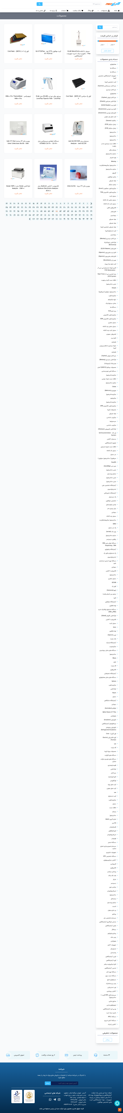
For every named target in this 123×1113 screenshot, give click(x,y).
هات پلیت (113, 639)
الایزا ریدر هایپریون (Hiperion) (107, 252)
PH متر (114, 823)
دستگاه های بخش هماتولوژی (107, 677)
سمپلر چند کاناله (111, 516)
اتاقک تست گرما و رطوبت (108, 280)
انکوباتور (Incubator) (110, 720)
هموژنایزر (113, 716)
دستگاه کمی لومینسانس (109, 371)
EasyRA (113, 462)
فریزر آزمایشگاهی (111, 957)
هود (115, 744)
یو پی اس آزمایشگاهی (109, 1009)
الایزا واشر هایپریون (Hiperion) (107, 256)
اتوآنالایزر (113, 689)
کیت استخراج (112, 796)
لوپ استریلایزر (111, 987)
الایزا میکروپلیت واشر (110, 964)
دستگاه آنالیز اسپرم (110, 1021)
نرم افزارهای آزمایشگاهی (109, 724)
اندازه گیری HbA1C (111, 819)
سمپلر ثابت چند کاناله (109, 330)
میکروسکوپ (112, 296)
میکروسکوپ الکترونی (109, 315)
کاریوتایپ (113, 864)
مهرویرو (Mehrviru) (110, 390)
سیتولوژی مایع (111, 980)
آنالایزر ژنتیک (112, 1024)
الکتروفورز (113, 670)
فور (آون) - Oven (111, 734)
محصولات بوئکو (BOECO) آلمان (107, 367)
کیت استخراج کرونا (110, 231)
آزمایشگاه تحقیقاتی (110, 673)
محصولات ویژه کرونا (110, 751)
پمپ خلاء (113, 937)
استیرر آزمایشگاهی (110, 968)
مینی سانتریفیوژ (111, 284)
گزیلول (114, 173)
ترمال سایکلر (112, 185)
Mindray (113, 161)
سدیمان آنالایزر (111, 439)
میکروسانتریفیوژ (111, 375)
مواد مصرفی (112, 181)
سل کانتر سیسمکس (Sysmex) (107, 86)
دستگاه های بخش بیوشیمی (107, 650)
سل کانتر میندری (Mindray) (108, 239)
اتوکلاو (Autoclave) (110, 708)
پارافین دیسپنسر (111, 539)
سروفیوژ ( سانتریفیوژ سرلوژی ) (107, 458)
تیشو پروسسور (111, 474)
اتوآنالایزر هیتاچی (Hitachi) (108, 101)
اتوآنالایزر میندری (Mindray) (107, 360)
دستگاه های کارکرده (110, 755)
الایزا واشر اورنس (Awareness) (107, 113)
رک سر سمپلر (112, 528)
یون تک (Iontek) (111, 532)
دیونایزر (113, 512)
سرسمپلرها (113, 421)
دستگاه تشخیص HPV (109, 856)
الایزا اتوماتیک (112, 777)
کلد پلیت (113, 666)
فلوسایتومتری (112, 765)
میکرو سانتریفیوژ (111, 383)
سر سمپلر (113, 454)
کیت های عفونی (111, 788)
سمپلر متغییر (112, 323)
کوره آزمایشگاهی (111, 960)
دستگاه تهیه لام (111, 972)
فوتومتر (113, 839)
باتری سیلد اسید (111, 1013)
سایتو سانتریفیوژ (111, 154)
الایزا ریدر (113, 338)
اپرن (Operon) (112, 635)
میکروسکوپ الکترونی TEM (108, 192)
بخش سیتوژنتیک (111, 303)
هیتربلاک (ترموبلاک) (110, 363)
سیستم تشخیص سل (110, 918)
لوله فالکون (112, 606)
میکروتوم (113, 398)
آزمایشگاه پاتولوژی (110, 549)
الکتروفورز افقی (111, 208)
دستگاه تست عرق (111, 976)
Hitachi (114, 288)
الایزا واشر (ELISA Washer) (108, 249)
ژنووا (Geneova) (111, 590)
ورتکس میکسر (111, 872)
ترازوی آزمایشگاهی (110, 443)
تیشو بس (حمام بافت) (109, 594)
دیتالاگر (114, 930)
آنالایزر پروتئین (111, 991)
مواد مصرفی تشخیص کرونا (108, 227)
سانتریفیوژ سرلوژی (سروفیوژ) (107, 292)
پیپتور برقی (112, 150)
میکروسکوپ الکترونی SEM (108, 319)
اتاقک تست (112, 808)
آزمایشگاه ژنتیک (111, 643)
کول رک (114, 586)
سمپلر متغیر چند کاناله (109, 326)
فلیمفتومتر (113, 827)
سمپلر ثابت (112, 196)
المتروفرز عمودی (111, 334)
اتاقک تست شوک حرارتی (109, 379)
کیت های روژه (112, 785)
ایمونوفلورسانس (111, 1005)
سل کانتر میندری (111, 90)
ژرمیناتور (113, 899)
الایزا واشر (113, 212)
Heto (114, 627)
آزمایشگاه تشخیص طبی (109, 485)
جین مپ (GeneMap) (110, 466)
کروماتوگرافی (112, 831)
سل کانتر (113, 773)
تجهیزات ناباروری (111, 852)
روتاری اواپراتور (112, 933)
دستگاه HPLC (112, 1017)
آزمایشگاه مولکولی (110, 602)
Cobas (114, 387)
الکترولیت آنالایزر (111, 571)
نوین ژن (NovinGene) (109, 260)
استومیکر (113, 949)
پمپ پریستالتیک (111, 984)
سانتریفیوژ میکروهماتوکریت (107, 165)
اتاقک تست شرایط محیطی (108, 447)
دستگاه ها (113, 68)
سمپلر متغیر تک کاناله (109, 200)
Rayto (114, 693)
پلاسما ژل (113, 953)
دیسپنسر (113, 883)
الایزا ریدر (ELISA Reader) (108, 105)
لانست (114, 906)
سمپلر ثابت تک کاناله (109, 204)
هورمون (114, 342)
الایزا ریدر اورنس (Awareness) (107, 109)
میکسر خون (112, 887)
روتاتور (114, 914)
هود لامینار (113, 158)
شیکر (114, 879)
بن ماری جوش (112, 910)
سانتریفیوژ (113, 132)
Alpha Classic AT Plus (109, 712)
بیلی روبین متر (111, 508)
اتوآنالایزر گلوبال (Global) (108, 616)
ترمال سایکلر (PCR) (110, 124)
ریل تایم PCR (112, 311)
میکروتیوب (112, 646)
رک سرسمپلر (112, 497)
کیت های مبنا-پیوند (110, 264)
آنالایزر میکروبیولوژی (110, 860)
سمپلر (114, 697)
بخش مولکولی (112, 177)
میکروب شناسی (111, 417)
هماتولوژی (113, 64)
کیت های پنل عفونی (110, 117)
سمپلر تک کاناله (111, 451)
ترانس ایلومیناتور (111, 505)
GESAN (114, 582)
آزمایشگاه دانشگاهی (110, 700)
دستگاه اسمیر (112, 842)
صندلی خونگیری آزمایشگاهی (107, 922)
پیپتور (114, 812)
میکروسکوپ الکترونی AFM (108, 406)
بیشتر (108, 1040)
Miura (114, 658)
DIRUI (114, 524)
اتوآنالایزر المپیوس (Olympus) (107, 429)
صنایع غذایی (112, 1001)
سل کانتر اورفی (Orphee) (108, 97)
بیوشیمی (113, 215)
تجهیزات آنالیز (112, 945)
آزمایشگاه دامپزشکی (110, 493)
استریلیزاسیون (112, 489)
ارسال (48, 1083)
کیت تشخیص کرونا (110, 82)
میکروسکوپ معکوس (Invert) (107, 188)
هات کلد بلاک (112, 876)
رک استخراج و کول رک (110, 553)
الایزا (115, 598)
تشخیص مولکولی (111, 501)
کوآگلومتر (113, 781)
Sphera (114, 681)
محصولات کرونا (111, 410)
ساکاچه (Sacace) (111, 121)
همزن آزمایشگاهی (110, 926)
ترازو (115, 662)
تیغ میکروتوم (112, 299)
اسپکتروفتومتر (111, 835)
